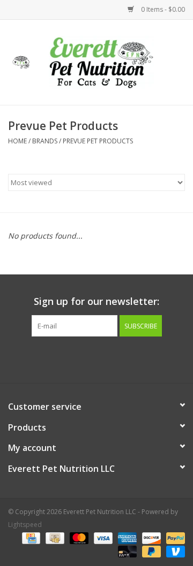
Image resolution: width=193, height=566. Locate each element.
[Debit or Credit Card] (126, 551)
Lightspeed (25, 524)
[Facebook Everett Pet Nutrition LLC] (86, 358)
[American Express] (126, 537)
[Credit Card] (30, 537)
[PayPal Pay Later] (150, 551)
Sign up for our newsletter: (96, 301)
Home (17, 141)
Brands (44, 141)
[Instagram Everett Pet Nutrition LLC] (106, 358)
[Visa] (102, 537)
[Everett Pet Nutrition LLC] (117, 61)
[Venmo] (173, 551)
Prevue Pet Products (98, 141)
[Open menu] (21, 60)
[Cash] (53, 537)
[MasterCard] (78, 537)
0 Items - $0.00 (162, 9)
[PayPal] (173, 537)
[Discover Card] (150, 537)
